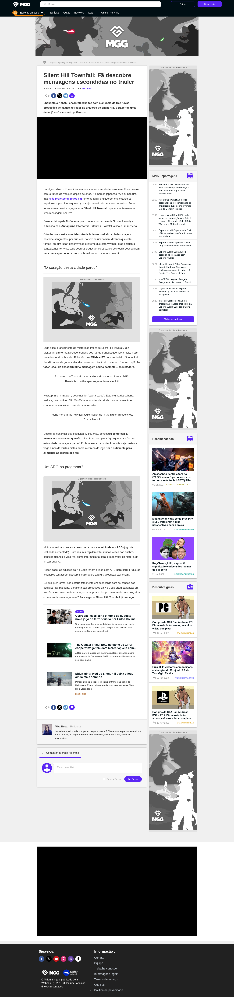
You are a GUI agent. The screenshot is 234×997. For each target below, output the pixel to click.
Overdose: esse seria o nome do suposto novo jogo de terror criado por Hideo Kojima (105, 617)
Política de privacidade (108, 990)
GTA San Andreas (185, 633)
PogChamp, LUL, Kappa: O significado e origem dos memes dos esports (171, 566)
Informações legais (106, 974)
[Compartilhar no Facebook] (53, 95)
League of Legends (184, 529)
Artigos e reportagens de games (63, 63)
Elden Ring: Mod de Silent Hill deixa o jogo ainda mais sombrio (104, 675)
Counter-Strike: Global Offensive (183, 485)
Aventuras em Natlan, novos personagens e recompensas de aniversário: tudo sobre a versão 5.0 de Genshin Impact (175, 204)
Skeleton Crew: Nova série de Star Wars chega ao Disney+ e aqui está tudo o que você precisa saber (174, 189)
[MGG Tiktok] (78, 959)
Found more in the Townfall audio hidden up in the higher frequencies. (92, 414)
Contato (99, 957)
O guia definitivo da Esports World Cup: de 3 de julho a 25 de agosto (174, 291)
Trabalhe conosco (105, 968)
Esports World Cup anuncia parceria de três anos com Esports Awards (172, 254)
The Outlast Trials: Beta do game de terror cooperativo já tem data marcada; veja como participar (105, 646)
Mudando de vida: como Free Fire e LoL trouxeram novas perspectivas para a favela (172, 521)
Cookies (99, 984)
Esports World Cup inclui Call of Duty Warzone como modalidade (175, 244)
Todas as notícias (173, 319)
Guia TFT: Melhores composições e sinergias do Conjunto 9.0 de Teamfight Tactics (172, 670)
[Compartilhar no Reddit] (65, 95)
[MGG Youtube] (56, 959)
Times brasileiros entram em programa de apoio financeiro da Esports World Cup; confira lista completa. (175, 305)
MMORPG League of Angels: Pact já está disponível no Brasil (175, 281)
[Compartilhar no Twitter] (59, 95)
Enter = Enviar (114, 779)
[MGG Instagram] (63, 959)
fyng (80, 612)
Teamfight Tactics (184, 678)
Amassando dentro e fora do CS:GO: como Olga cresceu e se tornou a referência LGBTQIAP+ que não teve (171, 477)
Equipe (98, 963)
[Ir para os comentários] (72, 95)
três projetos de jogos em (65, 198)
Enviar (134, 779)
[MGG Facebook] (41, 959)
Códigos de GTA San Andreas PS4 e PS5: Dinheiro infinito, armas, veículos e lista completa (171, 715)
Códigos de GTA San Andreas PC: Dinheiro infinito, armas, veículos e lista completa (172, 625)
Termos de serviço (105, 979)
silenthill (114, 381)
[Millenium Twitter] (49, 959)
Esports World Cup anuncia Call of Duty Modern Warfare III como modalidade (175, 233)
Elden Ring (80, 694)
